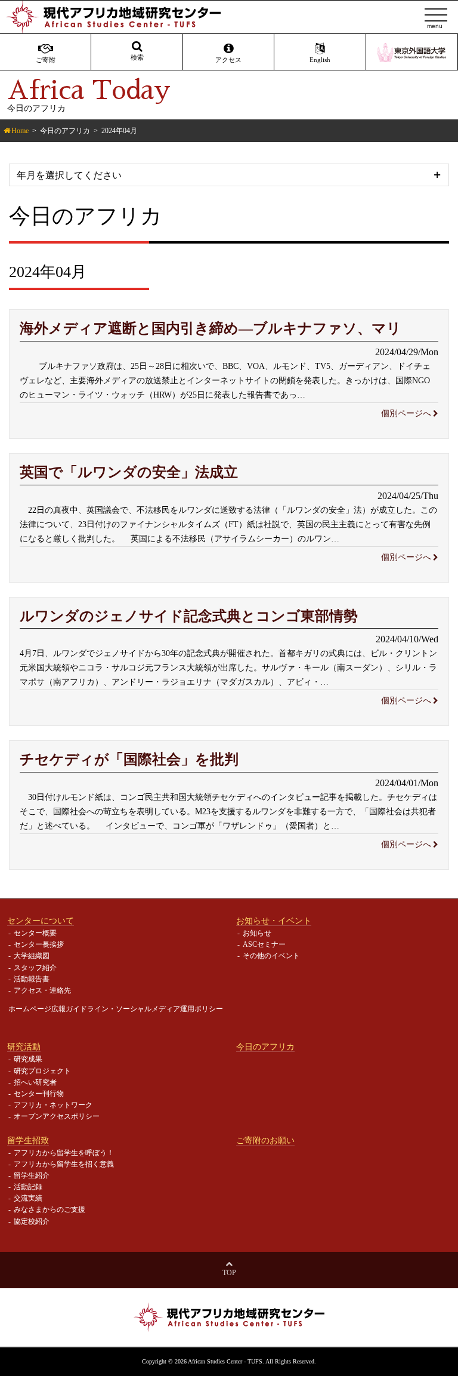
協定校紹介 (31, 1221)
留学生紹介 (31, 1175)
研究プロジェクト (42, 1071)
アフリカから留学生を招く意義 (64, 1164)
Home (20, 131)
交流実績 (28, 1198)
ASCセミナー (264, 944)
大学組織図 (31, 956)
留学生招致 (28, 1140)
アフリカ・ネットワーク (53, 1105)
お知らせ (257, 933)
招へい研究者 (35, 1082)
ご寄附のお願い (265, 1140)
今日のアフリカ (65, 131)
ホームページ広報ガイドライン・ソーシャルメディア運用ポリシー (115, 1009)
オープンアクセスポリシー (57, 1116)
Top (229, 1273)
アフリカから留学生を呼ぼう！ (64, 1153)
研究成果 (28, 1059)
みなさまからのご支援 (49, 1209)
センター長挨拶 (39, 944)
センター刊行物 (39, 1093)
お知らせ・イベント (273, 920)
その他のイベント (271, 956)
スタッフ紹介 (35, 967)
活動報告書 (31, 979)
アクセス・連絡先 (42, 990)
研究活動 (24, 1046)
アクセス (228, 60)
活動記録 (28, 1187)
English (320, 60)
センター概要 (35, 933)
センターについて (40, 920)
